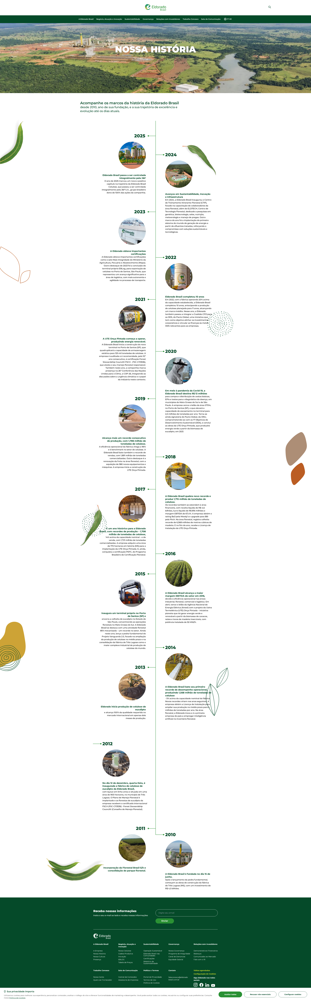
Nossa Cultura (99, 956)
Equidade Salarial (175, 959)
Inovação (122, 956)
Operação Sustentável (152, 951)
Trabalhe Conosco (191, 19)
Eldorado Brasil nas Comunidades (151, 955)
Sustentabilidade (132, 19)
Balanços (197, 954)
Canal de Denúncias (176, 956)
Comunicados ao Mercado (205, 956)
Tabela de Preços (125, 962)
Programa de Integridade (179, 954)
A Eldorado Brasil (86, 19)
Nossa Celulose (124, 951)
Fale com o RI (199, 959)
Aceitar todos (230, 994)
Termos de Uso (149, 980)
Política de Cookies (17, 998)
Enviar (164, 921)
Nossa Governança (176, 951)
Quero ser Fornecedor (102, 980)
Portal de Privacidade (152, 977)
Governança (148, 19)
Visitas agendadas (202, 970)
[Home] (155, 7)
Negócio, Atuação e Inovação (109, 19)
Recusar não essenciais (260, 994)
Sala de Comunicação (210, 19)
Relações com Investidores (168, 19)
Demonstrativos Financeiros (206, 951)
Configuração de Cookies (205, 974)
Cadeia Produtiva (125, 954)
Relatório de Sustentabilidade (150, 962)
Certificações (149, 958)
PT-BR (229, 19)
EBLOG (121, 959)
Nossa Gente (98, 977)
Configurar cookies (292, 994)
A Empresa (98, 951)
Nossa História (99, 954)
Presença (97, 959)
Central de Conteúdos (127, 977)
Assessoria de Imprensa (128, 980)
